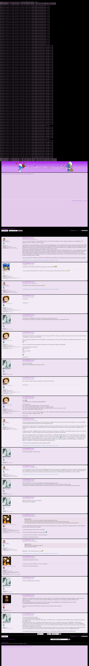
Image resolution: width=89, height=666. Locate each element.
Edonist (25, 297)
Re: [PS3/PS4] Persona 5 (28, 263)
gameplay (42, 242)
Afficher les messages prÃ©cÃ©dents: (30, 633)
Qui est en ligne (4, 642)
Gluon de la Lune (27, 239)
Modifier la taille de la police (86, 173)
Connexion (85, 200)
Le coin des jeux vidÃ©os (13, 646)
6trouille (25, 264)
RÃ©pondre (3, 230)
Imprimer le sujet (84, 173)
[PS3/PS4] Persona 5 (8, 228)
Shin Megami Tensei (28, 646)
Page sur (78, 230)
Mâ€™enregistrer (79, 200)
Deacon (25, 596)
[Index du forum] (44, 166)
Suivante (85, 633)
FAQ (73, 200)
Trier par (45, 633)
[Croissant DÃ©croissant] (56, 633)
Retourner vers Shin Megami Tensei (8, 639)
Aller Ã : (48, 639)
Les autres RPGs (21, 646)
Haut (86, 261)
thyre (25, 316)
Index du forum (5, 646)
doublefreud (26, 516)
